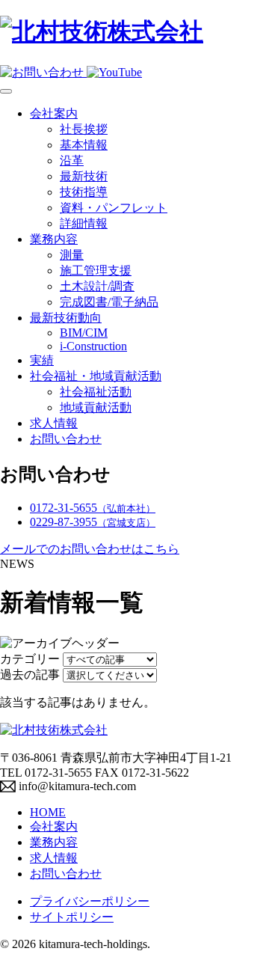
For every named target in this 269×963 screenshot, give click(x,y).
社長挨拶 (84, 129)
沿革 (72, 160)
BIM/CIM (84, 332)
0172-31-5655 (92, 507)
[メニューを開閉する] (6, 91)
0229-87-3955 (92, 522)
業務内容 (54, 239)
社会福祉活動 (96, 391)
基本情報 (84, 144)
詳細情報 (84, 223)
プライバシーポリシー (89, 901)
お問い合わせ (66, 438)
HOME (48, 812)
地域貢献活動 (96, 407)
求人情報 (54, 423)
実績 (42, 360)
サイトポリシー (72, 917)
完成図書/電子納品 (109, 302)
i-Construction (93, 346)
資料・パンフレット (113, 207)
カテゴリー (30, 658)
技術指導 (84, 192)
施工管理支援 (96, 270)
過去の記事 (30, 674)
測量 (72, 254)
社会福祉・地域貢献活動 (95, 376)
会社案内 (54, 113)
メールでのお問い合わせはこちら (89, 548)
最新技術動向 (66, 317)
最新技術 (84, 176)
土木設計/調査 (97, 286)
